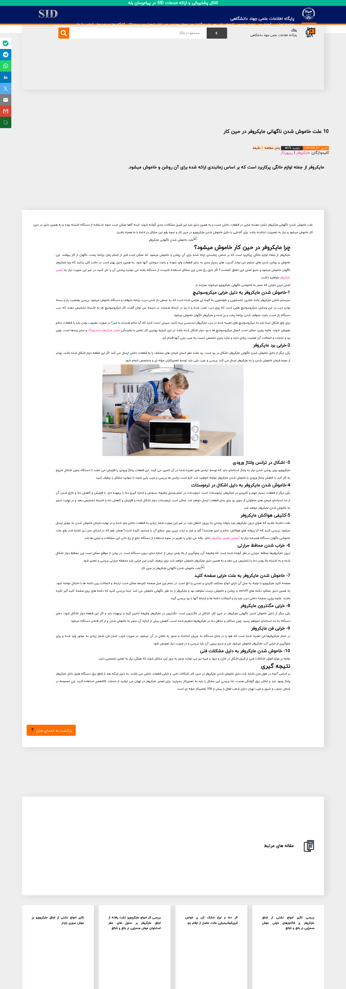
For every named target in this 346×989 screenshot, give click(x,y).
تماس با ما (85, 24)
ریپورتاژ (134, 24)
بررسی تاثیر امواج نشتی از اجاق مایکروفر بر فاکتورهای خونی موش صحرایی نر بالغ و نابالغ (288, 923)
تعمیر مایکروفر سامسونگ (104, 330)
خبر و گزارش (202, 24)
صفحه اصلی (285, 24)
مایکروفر (303, 152)
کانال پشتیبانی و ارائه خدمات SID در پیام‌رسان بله (173, 3)
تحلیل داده (248, 24)
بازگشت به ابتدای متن (53, 730)
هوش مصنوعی (177, 24)
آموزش (266, 24)
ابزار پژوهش (153, 24)
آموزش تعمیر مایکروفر (225, 538)
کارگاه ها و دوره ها (111, 24)
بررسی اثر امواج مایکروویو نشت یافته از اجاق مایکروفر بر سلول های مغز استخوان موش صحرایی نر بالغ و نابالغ (135, 923)
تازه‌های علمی (225, 24)
